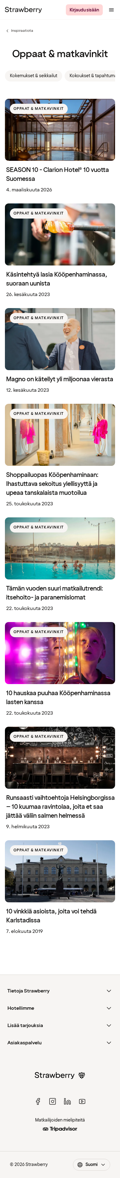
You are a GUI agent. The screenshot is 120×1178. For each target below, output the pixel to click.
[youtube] (82, 1101)
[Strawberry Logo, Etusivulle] (23, 10)
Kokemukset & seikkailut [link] (33, 76)
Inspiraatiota (19, 30)
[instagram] (52, 1101)
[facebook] (38, 1101)
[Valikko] (111, 10)
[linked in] (67, 1101)
